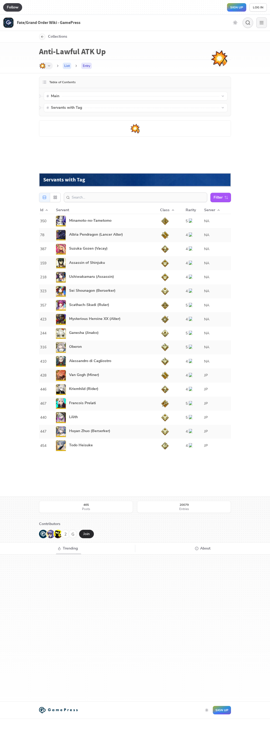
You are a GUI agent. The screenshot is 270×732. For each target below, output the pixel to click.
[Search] (248, 22)
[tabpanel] (135, 628)
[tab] (67, 548)
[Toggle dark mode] (235, 22)
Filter (218, 197)
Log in (258, 7)
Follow (12, 7)
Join (86, 533)
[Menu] (261, 22)
